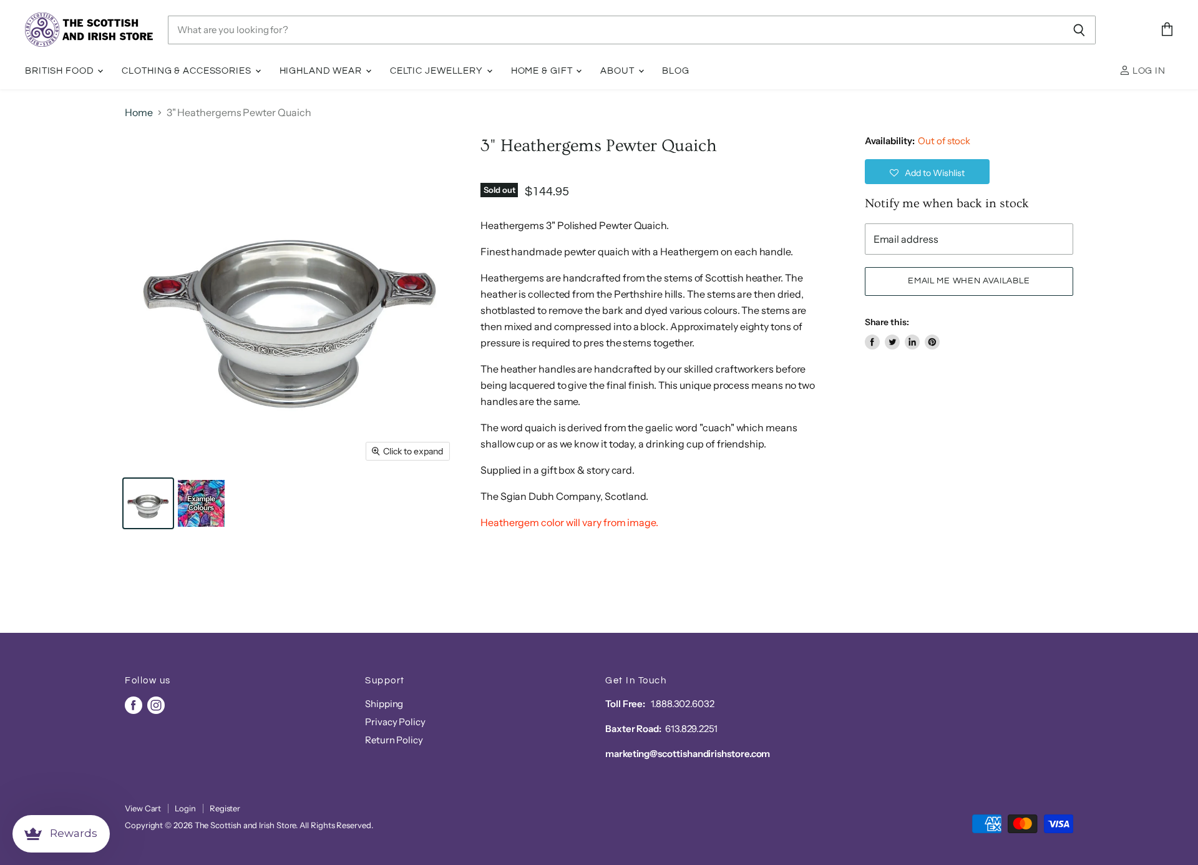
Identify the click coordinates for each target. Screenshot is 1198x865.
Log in (1148, 71)
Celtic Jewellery (437, 71)
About (618, 71)
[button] (927, 171)
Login (185, 808)
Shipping (384, 704)
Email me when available (969, 280)
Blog (675, 71)
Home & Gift (543, 71)
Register (225, 808)
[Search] (1079, 30)
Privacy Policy (395, 722)
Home (139, 112)
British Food (60, 71)
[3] (148, 503)
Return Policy (394, 740)
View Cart (143, 808)
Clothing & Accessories (187, 71)
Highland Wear (322, 71)
